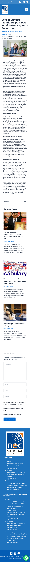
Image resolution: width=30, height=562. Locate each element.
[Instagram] (24, 2)
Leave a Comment (18, 31)
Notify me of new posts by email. (13, 414)
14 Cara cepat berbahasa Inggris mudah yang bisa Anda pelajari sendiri (15, 281)
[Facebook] (20, 2)
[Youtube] (18, 553)
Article (12, 31)
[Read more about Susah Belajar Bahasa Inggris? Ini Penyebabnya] (15, 312)
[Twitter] (27, 2)
